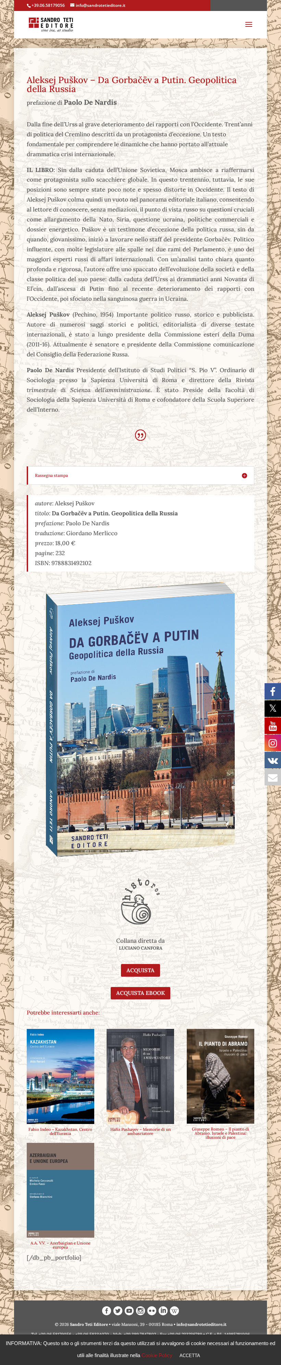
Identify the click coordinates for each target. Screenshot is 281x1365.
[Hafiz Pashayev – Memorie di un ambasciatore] (140, 1076)
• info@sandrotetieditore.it (200, 1324)
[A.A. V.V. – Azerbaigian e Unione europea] (60, 1190)
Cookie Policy (157, 1355)
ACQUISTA (140, 970)
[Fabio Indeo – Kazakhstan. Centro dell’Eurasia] (60, 1076)
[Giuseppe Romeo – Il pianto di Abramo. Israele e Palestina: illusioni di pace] (220, 1076)
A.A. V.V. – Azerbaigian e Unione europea (60, 1245)
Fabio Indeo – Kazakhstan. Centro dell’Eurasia (60, 1131)
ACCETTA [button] (190, 1355)
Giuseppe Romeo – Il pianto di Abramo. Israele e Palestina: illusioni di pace (220, 1133)
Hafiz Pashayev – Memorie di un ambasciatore (140, 1131)
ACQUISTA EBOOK (140, 992)
